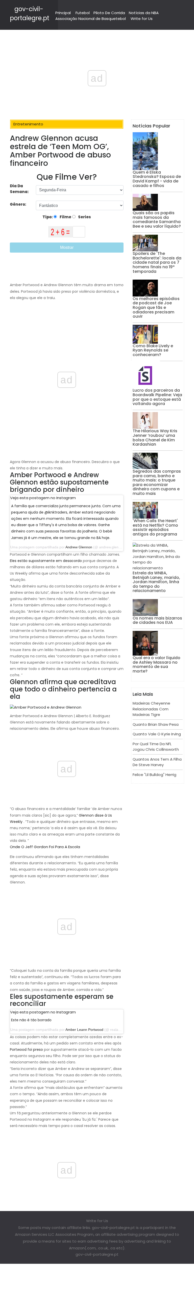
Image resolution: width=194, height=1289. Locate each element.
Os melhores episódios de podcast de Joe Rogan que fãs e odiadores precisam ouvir (156, 307)
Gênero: (18, 204)
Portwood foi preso (26, 1049)
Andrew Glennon (78, 547)
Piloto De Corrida (109, 12)
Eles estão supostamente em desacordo (46, 560)
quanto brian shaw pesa (156, 724)
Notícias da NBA (144, 12)
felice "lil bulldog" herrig (154, 774)
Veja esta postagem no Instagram (43, 497)
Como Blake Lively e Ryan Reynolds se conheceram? (153, 350)
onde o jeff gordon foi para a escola (45, 846)
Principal (63, 12)
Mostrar (67, 247)
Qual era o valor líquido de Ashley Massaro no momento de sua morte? (156, 664)
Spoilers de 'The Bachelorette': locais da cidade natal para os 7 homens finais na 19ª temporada (157, 262)
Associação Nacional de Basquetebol (90, 18)
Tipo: (48, 217)
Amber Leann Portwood (84, 1030)
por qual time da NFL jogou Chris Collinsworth (156, 746)
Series (84, 217)
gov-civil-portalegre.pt (97, 1254)
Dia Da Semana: (19, 188)
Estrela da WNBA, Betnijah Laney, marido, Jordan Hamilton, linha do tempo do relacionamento (156, 582)
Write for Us (142, 18)
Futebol (83, 12)
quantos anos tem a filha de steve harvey (157, 762)
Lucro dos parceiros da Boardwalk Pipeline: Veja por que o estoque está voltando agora (157, 397)
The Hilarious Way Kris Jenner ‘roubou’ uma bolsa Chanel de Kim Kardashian (155, 437)
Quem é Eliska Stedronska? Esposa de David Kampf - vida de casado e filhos (157, 179)
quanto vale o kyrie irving (157, 734)
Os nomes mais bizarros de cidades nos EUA (157, 620)
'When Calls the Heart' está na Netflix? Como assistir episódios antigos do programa (155, 527)
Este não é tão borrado (31, 1020)
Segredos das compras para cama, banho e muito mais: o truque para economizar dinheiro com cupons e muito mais (157, 482)
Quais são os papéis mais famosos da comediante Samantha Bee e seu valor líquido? (157, 219)
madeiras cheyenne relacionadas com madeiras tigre (151, 709)
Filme (65, 217)
